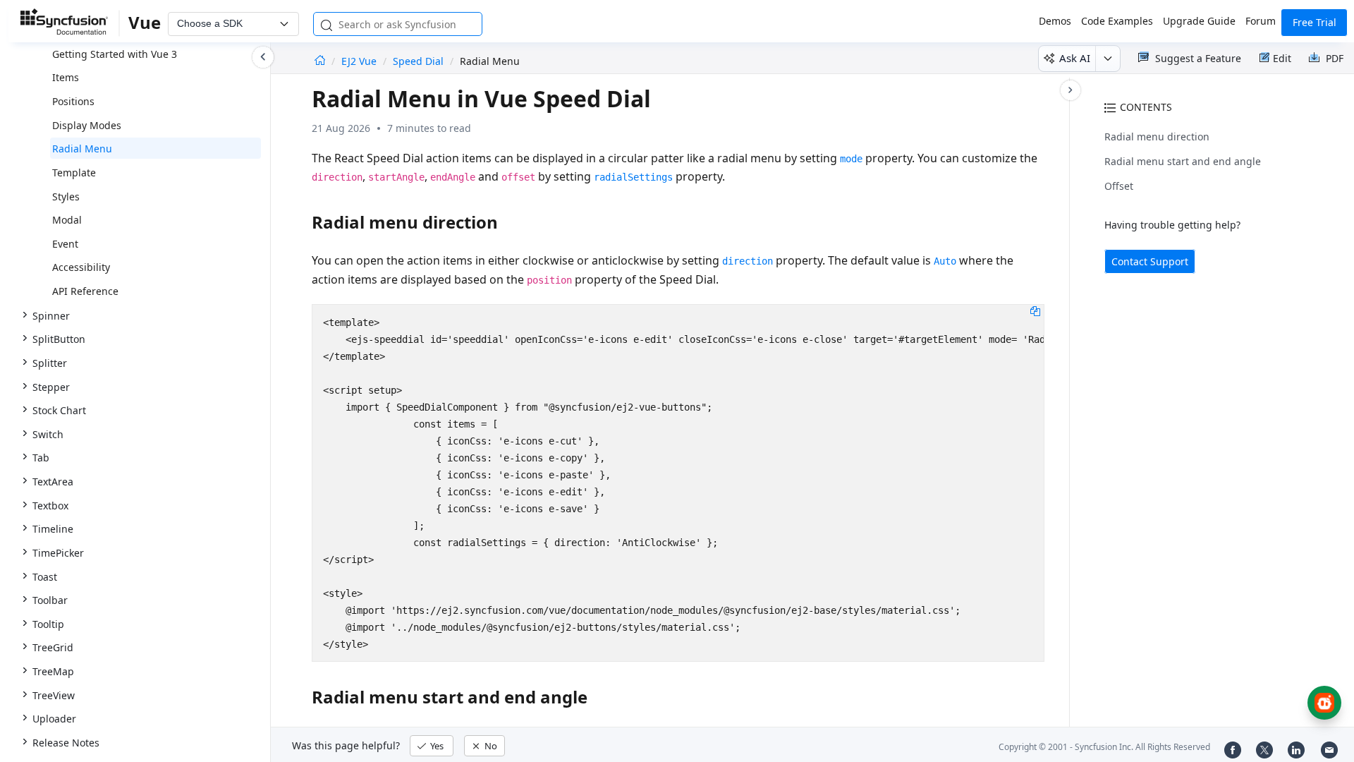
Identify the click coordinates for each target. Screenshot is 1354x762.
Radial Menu (82, 148)
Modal (67, 219)
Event (65, 243)
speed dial (418, 61)
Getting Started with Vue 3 (114, 54)
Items (65, 77)
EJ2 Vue (360, 61)
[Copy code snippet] (1035, 310)
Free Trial (1314, 22)
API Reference (85, 291)
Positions (73, 101)
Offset (1118, 186)
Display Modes (86, 125)
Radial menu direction (1156, 136)
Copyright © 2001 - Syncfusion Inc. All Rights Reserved (1104, 747)
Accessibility (81, 267)
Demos (1055, 21)
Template (74, 172)
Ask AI (1074, 58)
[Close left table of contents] (263, 57)
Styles (66, 196)
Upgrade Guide (1199, 21)
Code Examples (1117, 21)
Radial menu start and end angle (1182, 161)
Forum (1260, 21)
